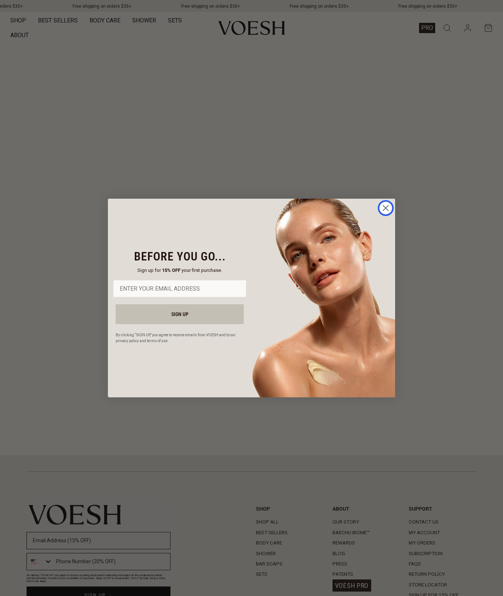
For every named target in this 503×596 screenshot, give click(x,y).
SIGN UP (180, 314)
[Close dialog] (385, 208)
